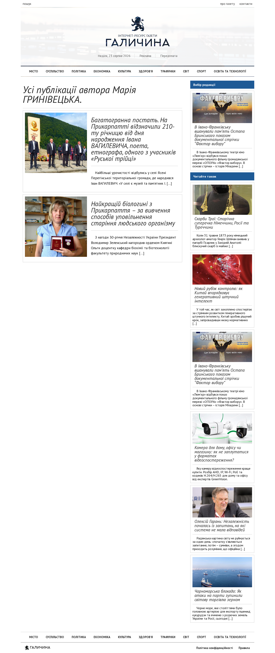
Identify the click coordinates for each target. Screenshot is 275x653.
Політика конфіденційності (214, 648)
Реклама (145, 56)
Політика (79, 71)
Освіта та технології (230, 71)
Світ (186, 71)
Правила (244, 648)
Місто (33, 71)
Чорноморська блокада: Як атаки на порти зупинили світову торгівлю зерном (218, 595)
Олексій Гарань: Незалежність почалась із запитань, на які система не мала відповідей (221, 526)
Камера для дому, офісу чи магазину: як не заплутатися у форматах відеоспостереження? (221, 454)
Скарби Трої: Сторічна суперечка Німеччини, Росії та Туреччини (221, 223)
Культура (124, 71)
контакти (246, 4)
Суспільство (55, 71)
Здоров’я (146, 71)
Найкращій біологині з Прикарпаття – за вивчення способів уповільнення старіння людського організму (133, 213)
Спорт (201, 71)
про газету (227, 4)
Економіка (102, 71)
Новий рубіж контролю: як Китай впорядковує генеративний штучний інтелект (218, 295)
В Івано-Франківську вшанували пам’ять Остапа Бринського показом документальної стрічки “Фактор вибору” (219, 135)
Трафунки (167, 71)
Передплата (168, 56)
